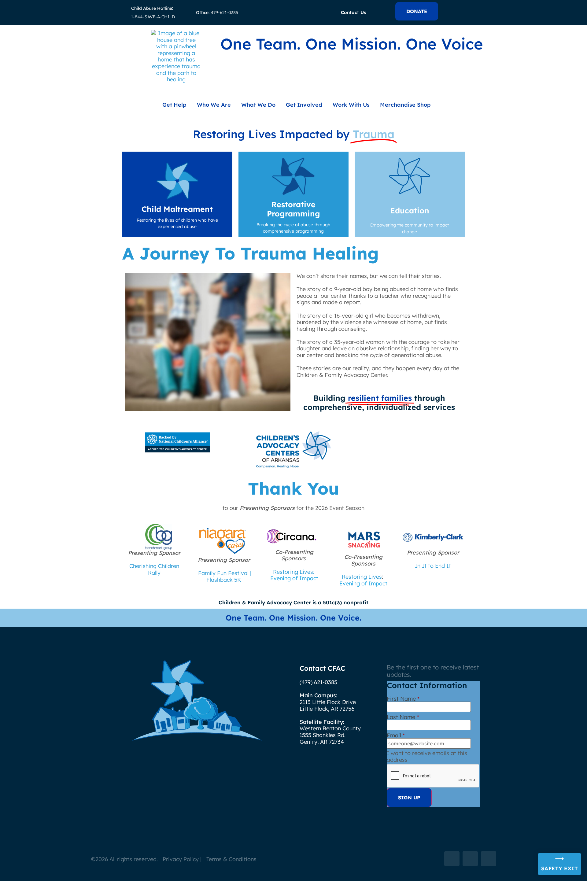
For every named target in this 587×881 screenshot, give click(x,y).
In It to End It (433, 565)
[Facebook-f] (452, 858)
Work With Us (351, 104)
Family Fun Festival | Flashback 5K (224, 576)
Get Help (174, 104)
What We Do (258, 104)
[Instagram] (488, 858)
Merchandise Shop (405, 104)
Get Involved (304, 104)
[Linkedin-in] (470, 858)
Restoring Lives (362, 576)
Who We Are (214, 104)
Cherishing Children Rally (154, 569)
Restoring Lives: (293, 571)
